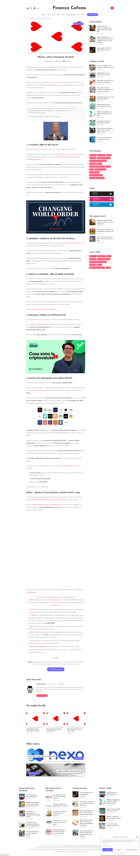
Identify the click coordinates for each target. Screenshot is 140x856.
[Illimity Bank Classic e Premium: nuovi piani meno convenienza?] (49, 832)
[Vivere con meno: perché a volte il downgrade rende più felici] (92, 239)
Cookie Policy (116, 853)
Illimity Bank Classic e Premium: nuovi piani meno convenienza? (59, 831)
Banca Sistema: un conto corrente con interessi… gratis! (60, 822)
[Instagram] (31, 8)
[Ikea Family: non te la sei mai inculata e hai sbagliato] (92, 82)
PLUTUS (55, 664)
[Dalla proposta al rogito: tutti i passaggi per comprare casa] (92, 231)
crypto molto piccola (39, 390)
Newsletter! (92, 14)
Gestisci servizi (106, 845)
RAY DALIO (60, 664)
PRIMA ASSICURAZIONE (38, 646)
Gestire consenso (4, 854)
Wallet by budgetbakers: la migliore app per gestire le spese (104, 113)
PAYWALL (49, 664)
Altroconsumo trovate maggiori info (45, 309)
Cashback (43, 662)
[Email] (38, 8)
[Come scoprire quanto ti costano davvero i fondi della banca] (75, 803)
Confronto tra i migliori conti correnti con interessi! (59, 813)
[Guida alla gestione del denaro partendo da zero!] (92, 106)
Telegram (38, 600)
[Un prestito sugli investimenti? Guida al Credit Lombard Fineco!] (22, 824)
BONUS (99, 163)
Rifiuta (118, 849)
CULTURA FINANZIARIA (96, 175)
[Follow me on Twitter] (62, 684)
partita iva (44, 664)
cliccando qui (38, 652)
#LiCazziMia (93, 155)
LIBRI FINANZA (80, 662)
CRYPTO (74, 662)
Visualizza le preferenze (131, 849)
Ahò (78, 14)
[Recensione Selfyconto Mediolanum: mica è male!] (49, 806)
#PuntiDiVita (101, 155)
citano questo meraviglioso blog (68, 243)
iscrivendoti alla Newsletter (52, 600)
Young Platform (42, 324)
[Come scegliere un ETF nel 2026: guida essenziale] (92, 50)
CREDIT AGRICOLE (36, 632)
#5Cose (30, 67)
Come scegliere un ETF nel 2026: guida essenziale (86, 794)
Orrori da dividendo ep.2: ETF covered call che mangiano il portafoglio (87, 812)
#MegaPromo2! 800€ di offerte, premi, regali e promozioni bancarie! (32, 804)
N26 (40, 664)
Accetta (108, 849)
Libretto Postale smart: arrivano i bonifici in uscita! (32, 833)
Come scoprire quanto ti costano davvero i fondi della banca (86, 803)
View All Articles (42, 695)
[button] (137, 837)
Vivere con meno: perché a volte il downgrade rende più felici (105, 239)
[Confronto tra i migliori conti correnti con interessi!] (49, 813)
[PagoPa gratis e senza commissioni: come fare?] (92, 75)
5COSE (31, 18)
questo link (79, 602)
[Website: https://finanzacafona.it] (59, 684)
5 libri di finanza (59, 154)
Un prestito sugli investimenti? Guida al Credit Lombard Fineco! (32, 824)
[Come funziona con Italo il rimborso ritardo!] (102, 811)
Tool (53, 14)
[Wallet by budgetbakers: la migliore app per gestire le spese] (92, 114)
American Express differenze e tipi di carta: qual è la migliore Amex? (105, 130)
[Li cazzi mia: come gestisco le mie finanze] (102, 826)
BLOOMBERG (37, 662)
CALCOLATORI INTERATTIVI (97, 166)
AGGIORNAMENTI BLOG (104, 158)
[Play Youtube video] (55, 217)
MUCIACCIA (36, 664)
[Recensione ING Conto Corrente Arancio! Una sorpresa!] (49, 797)
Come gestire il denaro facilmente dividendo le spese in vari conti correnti (105, 89)
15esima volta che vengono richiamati (44, 505)
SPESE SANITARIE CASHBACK (71, 664)
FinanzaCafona (41, 684)
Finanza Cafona (69, 8)
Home (43, 14)
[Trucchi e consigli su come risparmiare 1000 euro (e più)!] (92, 67)
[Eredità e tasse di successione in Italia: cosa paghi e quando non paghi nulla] (92, 28)
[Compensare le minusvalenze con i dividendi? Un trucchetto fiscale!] (22, 813)
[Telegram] (34, 8)
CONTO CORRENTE (100, 169)
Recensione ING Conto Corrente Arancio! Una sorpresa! (59, 796)
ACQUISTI (92, 158)
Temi (48, 14)
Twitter (31, 600)
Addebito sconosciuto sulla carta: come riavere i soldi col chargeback (105, 222)
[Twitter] (27, 8)
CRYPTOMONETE (94, 172)
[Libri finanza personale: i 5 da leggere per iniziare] (92, 99)
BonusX (76, 281)
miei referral (57, 605)
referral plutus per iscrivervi (67, 466)
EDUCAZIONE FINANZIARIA (97, 178)
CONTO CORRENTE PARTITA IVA (54, 662)
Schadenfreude (31, 592)
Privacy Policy (123, 853)
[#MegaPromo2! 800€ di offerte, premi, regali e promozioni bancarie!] (22, 804)
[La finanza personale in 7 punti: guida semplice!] (92, 123)
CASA (91, 169)
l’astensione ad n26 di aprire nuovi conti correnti (49, 500)
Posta (82, 14)
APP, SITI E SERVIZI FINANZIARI (98, 161)
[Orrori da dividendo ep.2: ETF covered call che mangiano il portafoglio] (75, 813)
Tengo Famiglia (71, 14)
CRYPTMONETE (67, 662)
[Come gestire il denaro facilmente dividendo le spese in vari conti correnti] (92, 90)
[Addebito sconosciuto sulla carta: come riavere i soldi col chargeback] (92, 222)
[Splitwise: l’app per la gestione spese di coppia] (102, 818)
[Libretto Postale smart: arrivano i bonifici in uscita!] (22, 833)
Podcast (74, 600)
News (63, 14)
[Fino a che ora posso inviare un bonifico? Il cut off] (92, 139)
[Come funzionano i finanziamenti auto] (22, 797)
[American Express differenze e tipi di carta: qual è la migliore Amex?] (92, 130)
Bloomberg (55, 85)
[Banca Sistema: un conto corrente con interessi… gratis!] (49, 822)
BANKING (92, 163)
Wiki (58, 14)
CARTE (108, 166)
